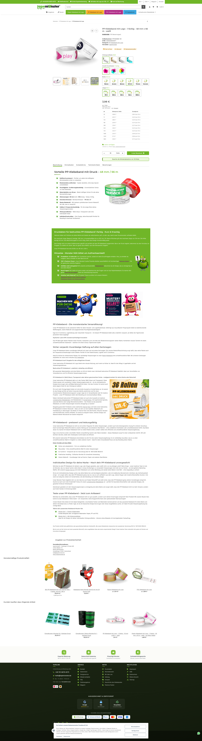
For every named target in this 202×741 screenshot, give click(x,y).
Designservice (99, 266)
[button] (150, 7)
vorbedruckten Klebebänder (95, 482)
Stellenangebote (85, 682)
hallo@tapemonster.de (63, 675)
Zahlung (107, 677)
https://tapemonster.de (59, 554)
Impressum (132, 669)
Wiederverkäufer (85, 677)
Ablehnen (135, 734)
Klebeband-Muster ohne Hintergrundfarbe (73, 277)
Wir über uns (108, 674)
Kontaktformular (66, 681)
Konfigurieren (135, 730)
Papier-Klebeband (107, 355)
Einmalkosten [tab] (69, 165)
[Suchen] (143, 7)
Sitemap (131, 679)
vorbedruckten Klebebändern (61, 400)
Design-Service (70, 470)
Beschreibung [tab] (57, 165)
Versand (116, 108)
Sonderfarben (87, 400)
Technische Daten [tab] (94, 165)
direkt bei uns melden (71, 272)
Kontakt (161, 1)
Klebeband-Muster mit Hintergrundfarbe (73, 279)
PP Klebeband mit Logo (116, 42)
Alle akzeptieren (135, 726)
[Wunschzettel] (153, 7)
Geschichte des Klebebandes (113, 682)
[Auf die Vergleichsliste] (92, 30)
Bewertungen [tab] (107, 165)
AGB (130, 671)
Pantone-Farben (124, 261)
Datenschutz (133, 674)
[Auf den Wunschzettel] (96, 30)
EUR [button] (146, 1)
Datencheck (83, 671)
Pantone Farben (109, 685)
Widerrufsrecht (133, 677)
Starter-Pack (87, 407)
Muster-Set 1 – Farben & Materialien (69, 511)
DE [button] (140, 1)
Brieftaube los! (63, 1)
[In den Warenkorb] (54, 27)
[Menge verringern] (104, 153)
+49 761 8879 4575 (62, 672)
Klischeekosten (109, 671)
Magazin (153, 1)
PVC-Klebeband (79, 357)
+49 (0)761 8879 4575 (49, 1)
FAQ (81, 679)
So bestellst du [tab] (81, 165)
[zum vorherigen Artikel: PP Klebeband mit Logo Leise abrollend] (147, 21)
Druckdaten (108, 669)
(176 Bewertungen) (115, 34)
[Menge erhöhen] (122, 153)
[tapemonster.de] (48, 7)
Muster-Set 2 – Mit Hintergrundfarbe (69, 516)
